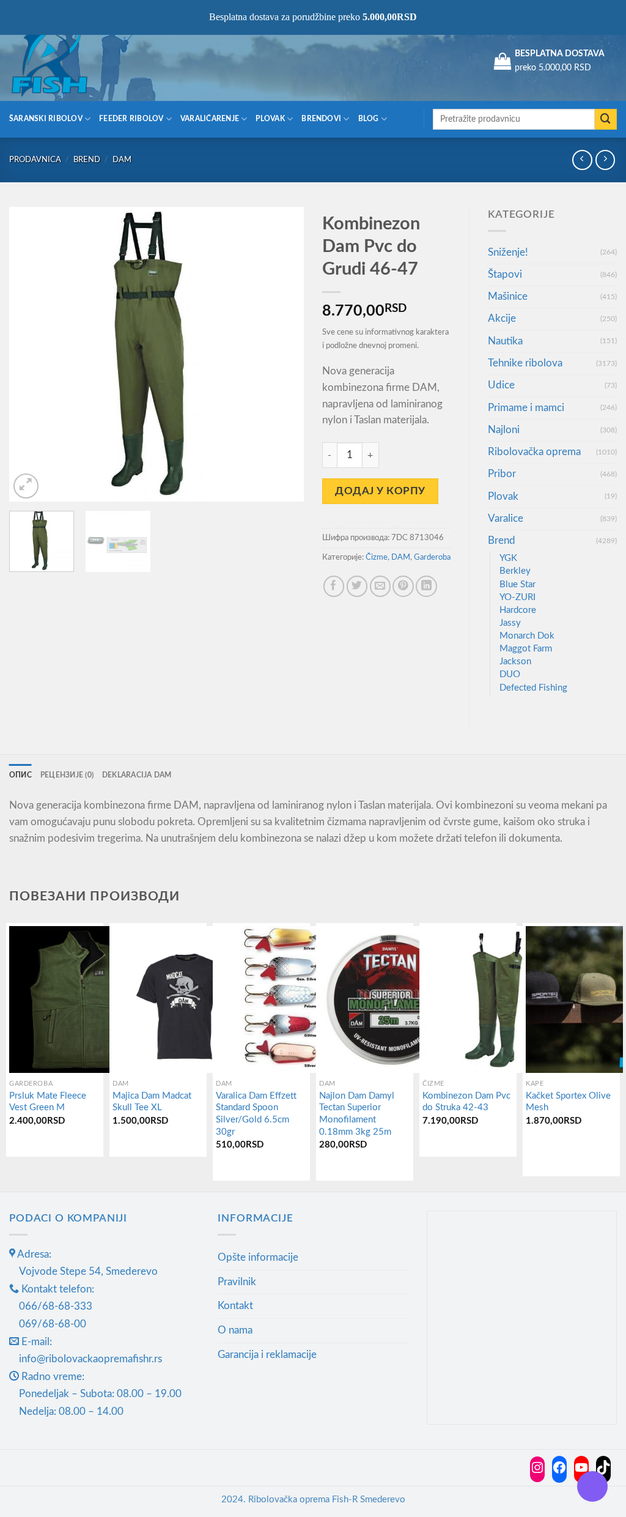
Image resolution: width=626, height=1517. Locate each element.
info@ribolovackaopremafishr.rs (90, 1359)
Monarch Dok (526, 635)
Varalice (505, 518)
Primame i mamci (526, 407)
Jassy (510, 623)
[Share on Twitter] (357, 586)
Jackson (515, 661)
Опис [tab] (20, 775)
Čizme (377, 557)
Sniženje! (508, 252)
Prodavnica (35, 159)
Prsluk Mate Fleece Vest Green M (47, 1102)
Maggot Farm (525, 648)
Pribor (502, 474)
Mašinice (508, 296)
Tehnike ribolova (525, 363)
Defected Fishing (533, 687)
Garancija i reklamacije (267, 1354)
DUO (509, 674)
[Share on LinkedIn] (426, 586)
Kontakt (235, 1305)
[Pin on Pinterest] (403, 586)
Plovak (270, 119)
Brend (86, 159)
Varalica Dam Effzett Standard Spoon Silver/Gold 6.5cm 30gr (256, 1114)
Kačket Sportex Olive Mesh (568, 1102)
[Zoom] (26, 486)
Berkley (515, 571)
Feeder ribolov (131, 119)
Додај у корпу (380, 491)
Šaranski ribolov (46, 119)
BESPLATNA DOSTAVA (560, 54)
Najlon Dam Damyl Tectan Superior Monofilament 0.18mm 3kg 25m (356, 1114)
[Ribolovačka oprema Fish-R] (70, 61)
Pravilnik (237, 1282)
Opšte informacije (258, 1257)
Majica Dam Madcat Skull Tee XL (151, 1102)
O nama (235, 1330)
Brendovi (321, 119)
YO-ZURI (517, 597)
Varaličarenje (209, 119)
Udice (501, 385)
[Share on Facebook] (334, 586)
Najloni (504, 430)
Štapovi (505, 274)
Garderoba (432, 557)
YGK (508, 558)
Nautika (505, 341)
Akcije (502, 318)
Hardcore (517, 610)
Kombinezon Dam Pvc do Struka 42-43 (466, 1102)
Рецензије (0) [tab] (67, 775)
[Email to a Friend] (380, 586)
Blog (368, 119)
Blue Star (517, 584)
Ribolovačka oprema (534, 452)
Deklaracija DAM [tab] (137, 775)
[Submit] (606, 119)
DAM (121, 159)
